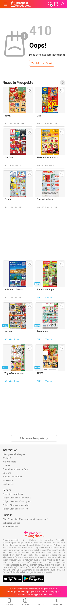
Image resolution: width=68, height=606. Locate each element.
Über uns (7, 473)
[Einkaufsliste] (56, 4)
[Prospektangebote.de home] (21, 4)
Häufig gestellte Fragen (14, 454)
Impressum (8, 480)
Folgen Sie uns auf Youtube (16, 505)
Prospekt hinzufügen (12, 476)
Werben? (7, 458)
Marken (6, 465)
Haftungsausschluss (17, 591)
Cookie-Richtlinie (44, 594)
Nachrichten (8, 484)
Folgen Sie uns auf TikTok (15, 509)
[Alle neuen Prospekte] (62, 82)
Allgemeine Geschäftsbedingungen (44, 591)
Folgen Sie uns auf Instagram (17, 501)
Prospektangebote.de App (15, 469)
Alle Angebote (9, 461)
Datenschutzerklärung (26, 594)
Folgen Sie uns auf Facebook (17, 497)
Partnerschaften (10, 526)
